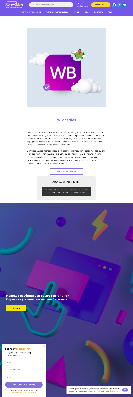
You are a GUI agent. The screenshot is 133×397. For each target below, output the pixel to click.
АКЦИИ (76, 12)
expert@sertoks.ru (82, 6)
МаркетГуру (23, 348)
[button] (100, 4)
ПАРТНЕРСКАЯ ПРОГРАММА (57, 12)
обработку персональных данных (24, 393)
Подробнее (114, 391)
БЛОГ (110, 12)
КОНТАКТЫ (98, 12)
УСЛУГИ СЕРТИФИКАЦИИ (30, 12)
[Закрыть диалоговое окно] (44, 346)
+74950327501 (5, 16)
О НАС (87, 12)
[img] (124, 5)
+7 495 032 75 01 (81, 4)
